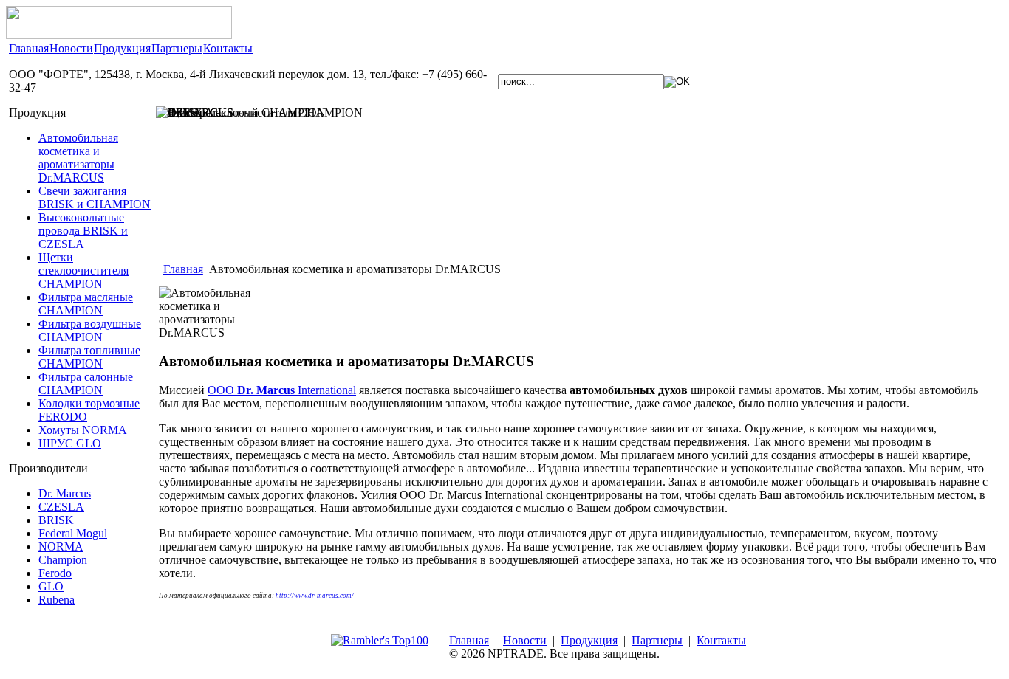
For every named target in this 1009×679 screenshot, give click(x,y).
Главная (29, 48)
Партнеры (176, 48)
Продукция (122, 48)
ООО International (282, 390)
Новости (71, 48)
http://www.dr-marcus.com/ (315, 595)
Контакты (228, 48)
